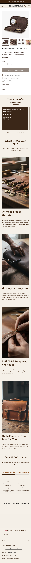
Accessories (5, 48)
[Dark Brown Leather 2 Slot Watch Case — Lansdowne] (5, 42)
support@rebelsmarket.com (13, 549)
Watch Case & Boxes (21, 48)
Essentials (11, 48)
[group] (15, 1)
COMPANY (5, 535)
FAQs (3, 89)
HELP (3, 540)
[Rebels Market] (15, 6)
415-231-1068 (12, 552)
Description (6, 85)
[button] (25, 6)
